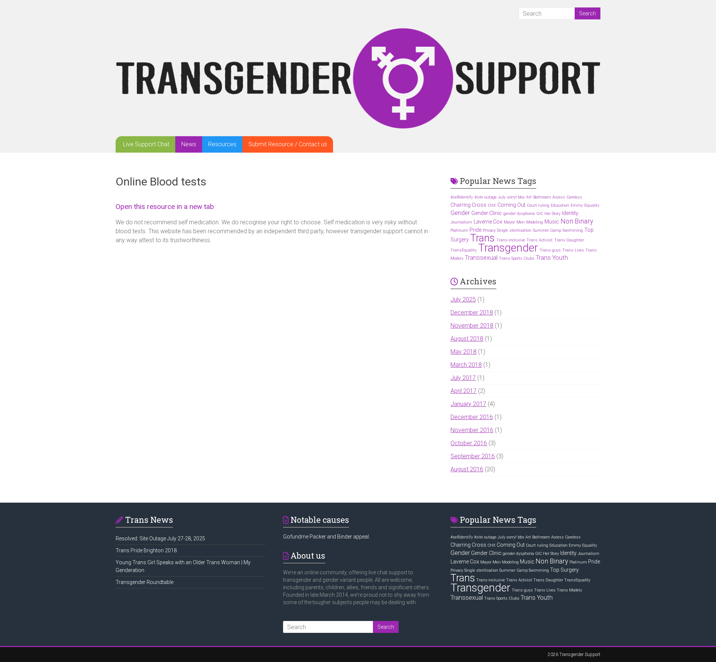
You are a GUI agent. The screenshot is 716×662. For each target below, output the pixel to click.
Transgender (508, 247)
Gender (460, 212)
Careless (574, 197)
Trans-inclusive (510, 240)
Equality (591, 205)
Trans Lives (573, 250)
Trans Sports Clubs (516, 258)
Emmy (577, 205)
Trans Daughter (569, 240)
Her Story (552, 213)
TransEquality (463, 250)
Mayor (509, 222)
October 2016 (468, 443)
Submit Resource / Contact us (287, 144)
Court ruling (538, 205)
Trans (482, 238)
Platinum (459, 230)
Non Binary (576, 221)
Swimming (573, 230)
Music (551, 222)
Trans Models (569, 590)
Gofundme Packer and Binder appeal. (326, 537)
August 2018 (466, 338)
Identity (570, 213)
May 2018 (463, 351)
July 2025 (463, 299)
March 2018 (466, 364)
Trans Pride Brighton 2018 (146, 550)
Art (529, 197)
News (188, 144)
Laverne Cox (488, 222)
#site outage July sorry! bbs (499, 197)
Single (502, 230)
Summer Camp (547, 230)
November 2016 (471, 430)
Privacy (489, 230)
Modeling (534, 222)
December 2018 (471, 312)
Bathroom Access (549, 197)
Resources (222, 144)
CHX (492, 205)
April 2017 (463, 390)
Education (560, 205)
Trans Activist (540, 240)
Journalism (461, 222)
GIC (539, 213)
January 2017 (468, 403)
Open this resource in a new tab (165, 206)
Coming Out (511, 205)
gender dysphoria (519, 213)
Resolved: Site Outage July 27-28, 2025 (160, 538)
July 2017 (463, 377)
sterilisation (520, 230)
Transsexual (481, 257)
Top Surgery (564, 570)
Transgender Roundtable (144, 582)
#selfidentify (461, 197)
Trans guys (550, 250)
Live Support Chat (146, 144)
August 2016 (466, 469)
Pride (475, 230)
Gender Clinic (486, 213)
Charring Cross (468, 205)
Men (520, 222)
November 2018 (471, 325)
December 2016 (471, 417)
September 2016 (472, 456)
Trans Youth (552, 257)
